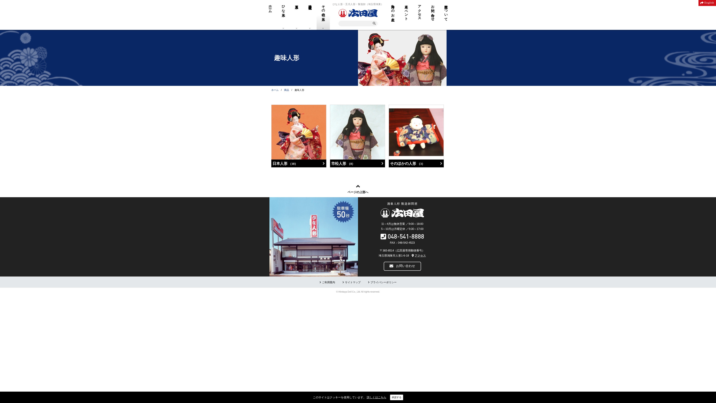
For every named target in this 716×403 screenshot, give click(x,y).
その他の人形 (323, 9)
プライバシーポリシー (383, 282)
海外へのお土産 (393, 9)
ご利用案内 (328, 282)
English (709, 2)
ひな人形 (283, 7)
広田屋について (446, 11)
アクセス (419, 11)
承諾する (396, 397)
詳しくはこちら (376, 397)
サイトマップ (353, 282)
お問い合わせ (433, 11)
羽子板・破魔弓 (310, 3)
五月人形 (297, 3)
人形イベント (406, 11)
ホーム (270, 7)
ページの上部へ (358, 192)
